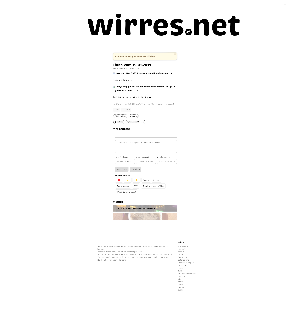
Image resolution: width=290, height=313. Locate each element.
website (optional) (164, 157)
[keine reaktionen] (138, 68)
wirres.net (170, 104)
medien (181, 276)
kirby (114, 252)
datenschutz (183, 260)
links (117, 110)
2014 (134, 104)
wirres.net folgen (186, 263)
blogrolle (182, 265)
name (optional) (121, 157)
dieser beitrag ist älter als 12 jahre (136, 56)
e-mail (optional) (142, 157)
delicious (126, 110)
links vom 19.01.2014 (132, 65)
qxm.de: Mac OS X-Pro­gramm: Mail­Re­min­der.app (142, 73)
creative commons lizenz (115, 257)
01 (131, 104)
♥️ (119, 180)
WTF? (136, 186)
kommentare (123, 128)
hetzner (130, 252)
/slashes (181, 287)
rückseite (182, 249)
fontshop (116, 254)
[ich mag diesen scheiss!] (150, 97)
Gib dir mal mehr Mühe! (153, 186)
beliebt (181, 282)
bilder (180, 279)
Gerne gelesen (123, 186)
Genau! (146, 180)
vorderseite (183, 246)
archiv (181, 252)
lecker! (156, 180)
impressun (182, 257)
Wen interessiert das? (126, 192)
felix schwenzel (157, 104)
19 (128, 104)
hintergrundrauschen (187, 273)
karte (180, 284)
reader (181, 268)
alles (180, 271)
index (180, 254)
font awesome (145, 254)
